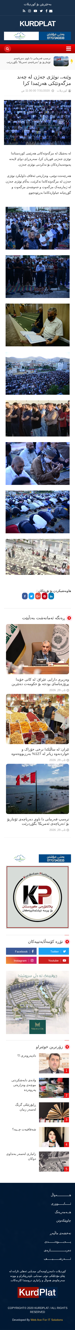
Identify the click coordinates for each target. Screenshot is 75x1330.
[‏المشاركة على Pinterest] (44, 596)
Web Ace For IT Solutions (47, 1319)
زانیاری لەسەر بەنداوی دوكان (21, 1156)
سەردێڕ (72, 61)
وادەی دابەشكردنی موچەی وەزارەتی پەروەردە (23, 1084)
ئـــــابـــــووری (61, 1203)
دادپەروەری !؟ (26, 1055)
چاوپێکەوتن (63, 1220)
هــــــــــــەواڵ (61, 1195)
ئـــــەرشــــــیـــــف (57, 1258)
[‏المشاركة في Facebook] (25, 596)
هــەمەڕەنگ (63, 1212)
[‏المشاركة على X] (31, 596)
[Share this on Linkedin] (51, 596)
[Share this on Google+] (38, 596)
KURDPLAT (37, 23)
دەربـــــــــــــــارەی (57, 1250)
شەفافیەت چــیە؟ (24, 1129)
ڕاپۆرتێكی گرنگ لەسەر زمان (25, 1107)
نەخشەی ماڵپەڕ (60, 1233)
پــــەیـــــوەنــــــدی (57, 1241)
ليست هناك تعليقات (15, 91)
